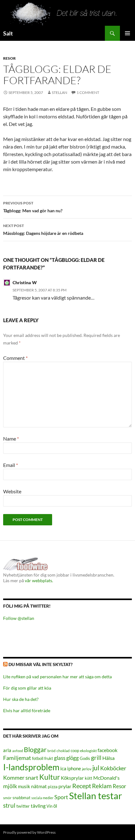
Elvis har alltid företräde (26, 710)
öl (55, 806)
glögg (72, 758)
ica (63, 768)
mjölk (10, 786)
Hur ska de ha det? (21, 699)
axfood (17, 751)
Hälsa (108, 758)
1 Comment (88, 92)
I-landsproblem (31, 767)
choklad (63, 750)
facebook (107, 750)
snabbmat (21, 797)
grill (96, 757)
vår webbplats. (39, 580)
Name (11, 439)
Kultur (49, 777)
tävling (38, 806)
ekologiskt (88, 750)
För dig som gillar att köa (27, 688)
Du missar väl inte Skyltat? (40, 664)
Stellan (59, 92)
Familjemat (17, 757)
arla (7, 750)
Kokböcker (113, 768)
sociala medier (42, 798)
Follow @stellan (18, 618)
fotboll (37, 758)
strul (9, 805)
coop (75, 750)
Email (10, 465)
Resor (9, 58)
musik (24, 786)
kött (88, 778)
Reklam (102, 785)
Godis (85, 758)
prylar (64, 786)
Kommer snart (20, 777)
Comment (15, 358)
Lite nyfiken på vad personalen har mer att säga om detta (57, 676)
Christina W (25, 282)
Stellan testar (95, 795)
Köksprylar (72, 778)
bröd (51, 750)
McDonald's (106, 778)
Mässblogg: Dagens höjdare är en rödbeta (43, 229)
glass (59, 758)
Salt (8, 33)
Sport (61, 797)
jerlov (86, 769)
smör (7, 797)
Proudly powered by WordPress (29, 832)
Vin (49, 806)
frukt (48, 758)
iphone (74, 768)
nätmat (39, 786)
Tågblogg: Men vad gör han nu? (32, 207)
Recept (81, 785)
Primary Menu (127, 33)
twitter (23, 806)
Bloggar (35, 749)
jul (95, 768)
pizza (52, 786)
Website (12, 491)
